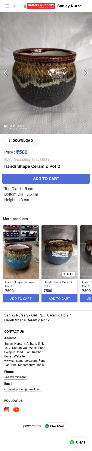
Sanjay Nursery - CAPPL (71, 6)
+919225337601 (15, 377)
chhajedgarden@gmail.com (23, 389)
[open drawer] (6, 6)
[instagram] (6, 409)
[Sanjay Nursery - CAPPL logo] (39, 6)
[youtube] (16, 409)
